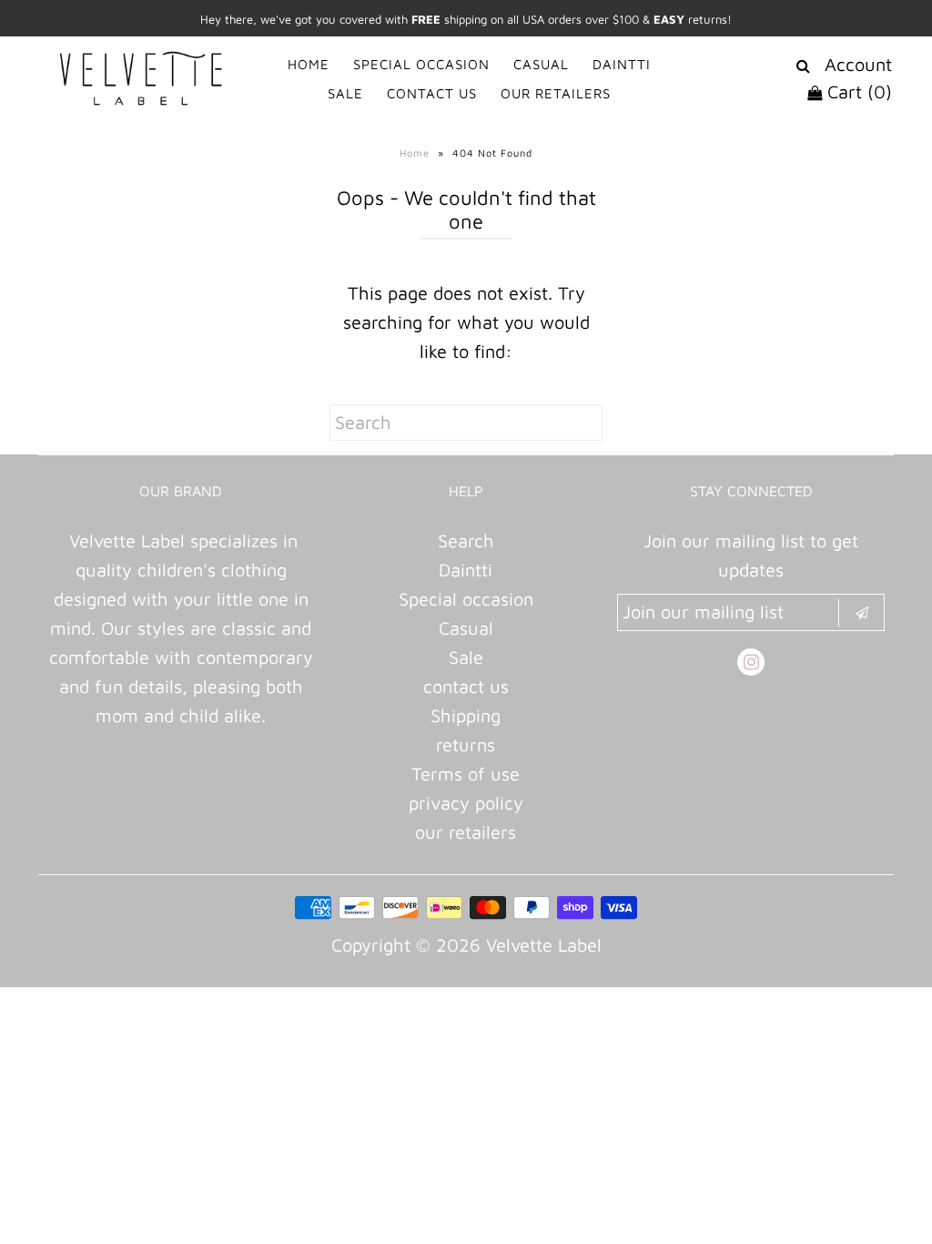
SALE (345, 93)
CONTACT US (432, 93)
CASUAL (541, 64)
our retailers (465, 831)
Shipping (466, 715)
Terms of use (465, 773)
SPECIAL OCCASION (421, 64)
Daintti (465, 569)
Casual (466, 627)
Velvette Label (544, 944)
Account (858, 64)
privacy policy (466, 802)
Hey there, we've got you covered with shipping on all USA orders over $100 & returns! (466, 19)
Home (415, 152)
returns (465, 744)
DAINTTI (622, 64)
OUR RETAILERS (556, 93)
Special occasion (466, 598)
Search (466, 540)
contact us (466, 686)
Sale (466, 657)
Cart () (857, 91)
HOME (308, 64)
